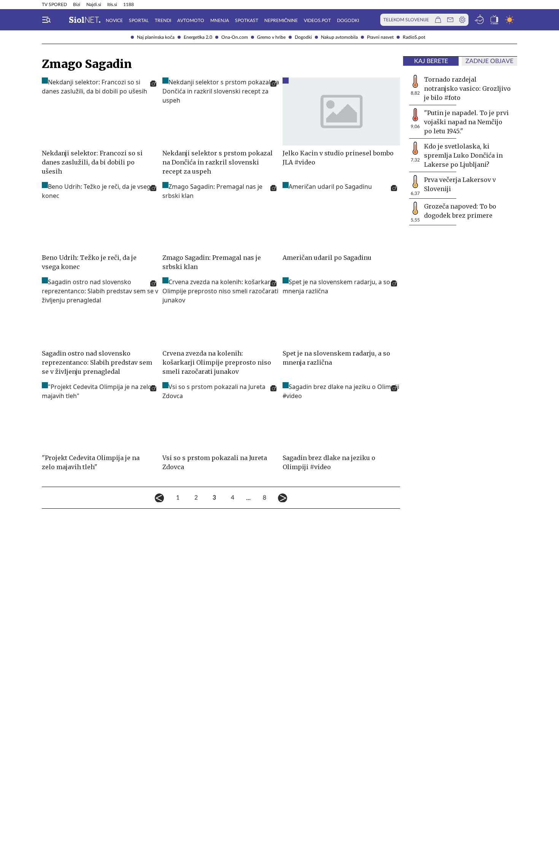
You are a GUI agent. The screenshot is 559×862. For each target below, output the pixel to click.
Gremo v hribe (271, 37)
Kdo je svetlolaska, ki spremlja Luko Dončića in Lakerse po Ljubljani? (463, 155)
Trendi (163, 20)
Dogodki (303, 37)
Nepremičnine (281, 20)
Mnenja (219, 20)
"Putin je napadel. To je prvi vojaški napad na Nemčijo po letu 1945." (466, 122)
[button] (46, 20)
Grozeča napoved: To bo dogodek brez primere (460, 210)
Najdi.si (93, 4)
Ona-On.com (234, 37)
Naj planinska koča (156, 37)
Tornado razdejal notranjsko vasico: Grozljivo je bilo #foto (467, 88)
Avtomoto (190, 20)
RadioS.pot (414, 37)
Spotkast (246, 20)
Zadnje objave (489, 61)
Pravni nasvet (380, 37)
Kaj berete (431, 61)
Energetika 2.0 (198, 37)
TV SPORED (54, 4)
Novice (114, 20)
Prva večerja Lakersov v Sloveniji (460, 184)
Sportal (139, 20)
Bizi (76, 4)
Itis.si (112, 4)
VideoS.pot (317, 20)
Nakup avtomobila (339, 37)
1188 (128, 4)
